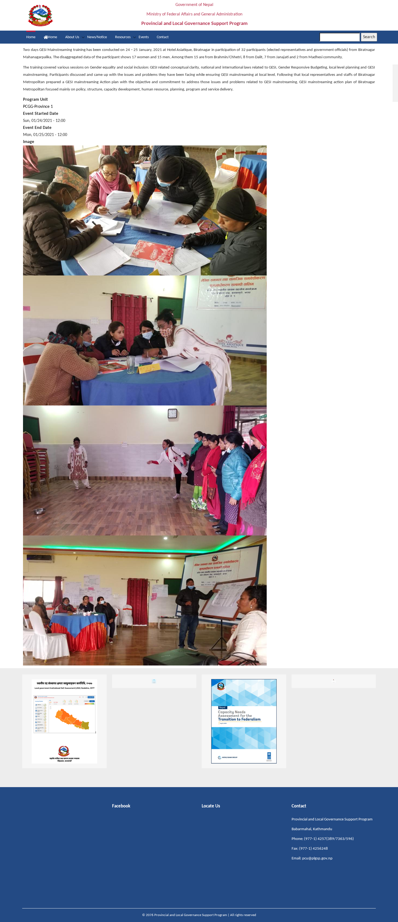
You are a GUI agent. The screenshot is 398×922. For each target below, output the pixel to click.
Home (30, 37)
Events (144, 37)
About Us (72, 37)
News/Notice (97, 37)
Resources (123, 37)
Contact (163, 37)
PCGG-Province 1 (38, 107)
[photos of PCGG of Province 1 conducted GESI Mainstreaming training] (145, 210)
